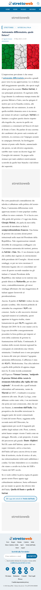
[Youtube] (32, 569)
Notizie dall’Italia (30, 545)
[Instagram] (13, 569)
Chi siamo (8, 576)
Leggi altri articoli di (22, 498)
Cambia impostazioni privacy (20, 582)
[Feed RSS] (20, 572)
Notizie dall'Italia (24, 27)
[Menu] (3, 3)
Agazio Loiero (7, 39)
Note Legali (32, 576)
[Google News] (13, 572)
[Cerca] (38, 3)
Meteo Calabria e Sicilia (11, 545)
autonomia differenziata (13, 77)
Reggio (23, 9)
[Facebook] (7, 569)
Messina (32, 9)
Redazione (16, 576)
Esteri (17, 548)
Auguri (23, 548)
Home (8, 9)
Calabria (26, 542)
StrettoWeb (8, 27)
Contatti (24, 576)
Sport (22, 545)
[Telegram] (26, 569)
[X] (19, 569)
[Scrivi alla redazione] (26, 572)
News (15, 9)
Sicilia (32, 542)
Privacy (20, 579)
